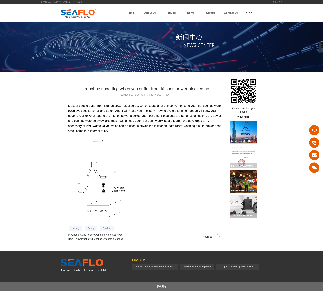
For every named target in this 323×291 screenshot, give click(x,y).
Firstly (91, 228)
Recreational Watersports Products (155, 266)
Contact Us (231, 12)
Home (130, 12)
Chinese (250, 12)
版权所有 (161, 286)
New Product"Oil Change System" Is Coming (99, 238)
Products (170, 12)
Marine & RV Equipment (197, 266)
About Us (150, 12)
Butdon (107, 228)
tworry (76, 228)
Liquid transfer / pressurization (237, 266)
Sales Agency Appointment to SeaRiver (101, 234)
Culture (211, 12)
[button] (320, 47)
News (190, 12)
